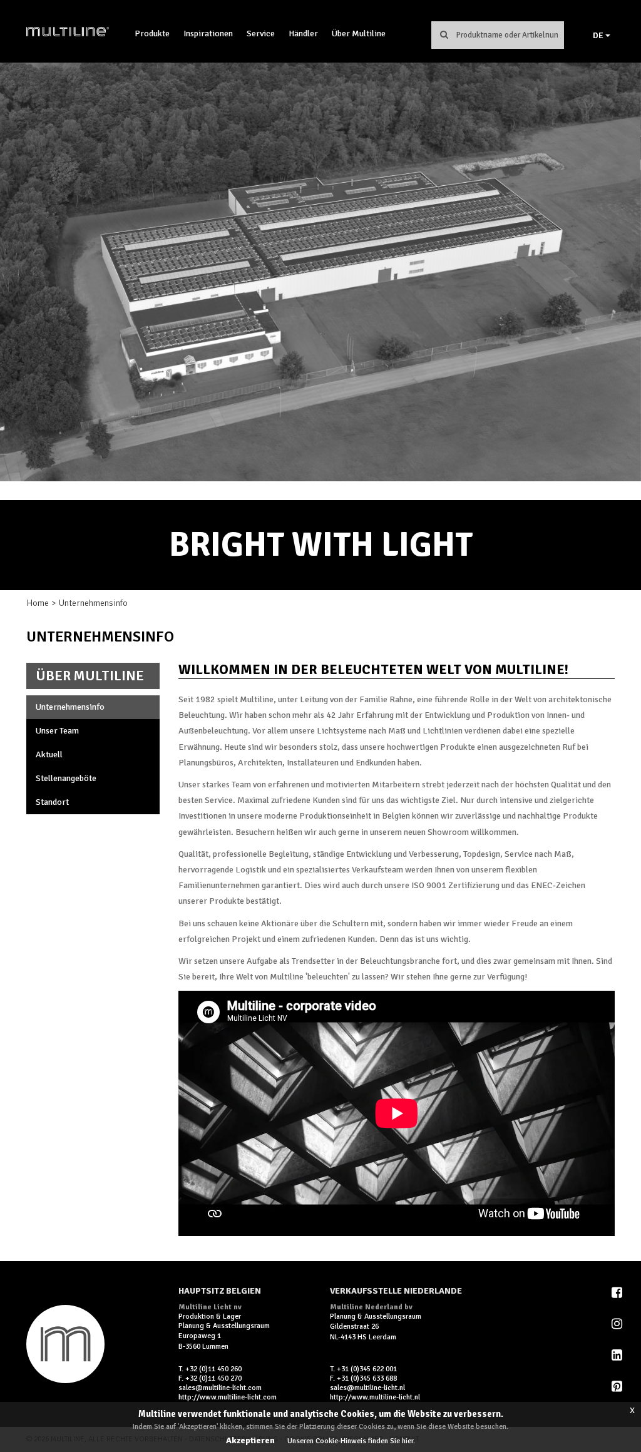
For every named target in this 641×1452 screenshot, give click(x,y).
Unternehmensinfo (70, 707)
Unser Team (57, 730)
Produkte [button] (152, 33)
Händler (303, 33)
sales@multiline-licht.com (220, 1388)
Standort (52, 802)
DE (599, 35)
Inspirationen (208, 33)
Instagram (618, 1323)
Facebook (618, 1292)
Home (37, 603)
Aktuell (49, 754)
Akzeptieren (250, 1440)
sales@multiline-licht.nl (367, 1388)
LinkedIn (618, 1355)
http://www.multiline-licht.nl (375, 1397)
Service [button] (261, 33)
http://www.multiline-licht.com (227, 1397)
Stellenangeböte (66, 778)
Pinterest (618, 1386)
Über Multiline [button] (359, 33)
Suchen (444, 34)
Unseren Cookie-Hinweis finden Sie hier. (351, 1441)
